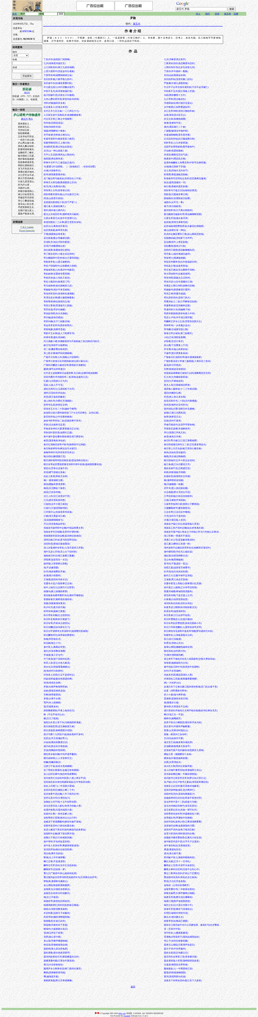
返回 (133, 986)
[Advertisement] (235, 72)
